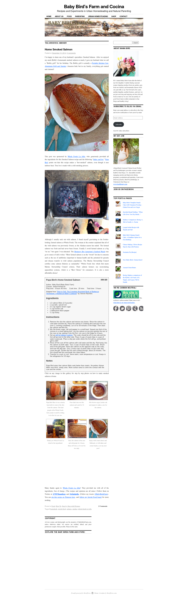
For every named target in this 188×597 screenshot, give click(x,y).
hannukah (53, 509)
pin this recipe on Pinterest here (63, 497)
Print (105, 280)
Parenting (80, 16)
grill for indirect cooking (64, 335)
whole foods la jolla (85, 509)
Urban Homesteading (98, 16)
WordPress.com (112, 593)
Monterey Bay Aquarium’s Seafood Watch (89, 251)
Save (102, 280)
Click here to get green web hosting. (124, 302)
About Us (59, 16)
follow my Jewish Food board (91, 497)
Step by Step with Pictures (71, 506)
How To (58, 506)
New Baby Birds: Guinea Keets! (133, 260)
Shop (113, 16)
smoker (74, 509)
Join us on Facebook (124, 189)
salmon (69, 509)
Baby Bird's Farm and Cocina (94, 6)
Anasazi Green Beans (129, 267)
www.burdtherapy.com (120, 184)
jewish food (62, 509)
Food (69, 16)
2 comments (71, 53)
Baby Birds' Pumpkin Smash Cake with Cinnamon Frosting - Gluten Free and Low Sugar (132, 204)
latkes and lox (98, 159)
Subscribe (119, 124)
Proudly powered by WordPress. (81, 593)
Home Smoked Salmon (58, 49)
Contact (123, 16)
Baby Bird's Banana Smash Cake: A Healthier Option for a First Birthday (132, 237)
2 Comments (102, 506)
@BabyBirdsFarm (101, 494)
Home (48, 16)
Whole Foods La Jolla (76, 156)
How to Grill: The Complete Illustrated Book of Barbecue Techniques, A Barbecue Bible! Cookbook (72, 293)
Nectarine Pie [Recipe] (129, 252)
